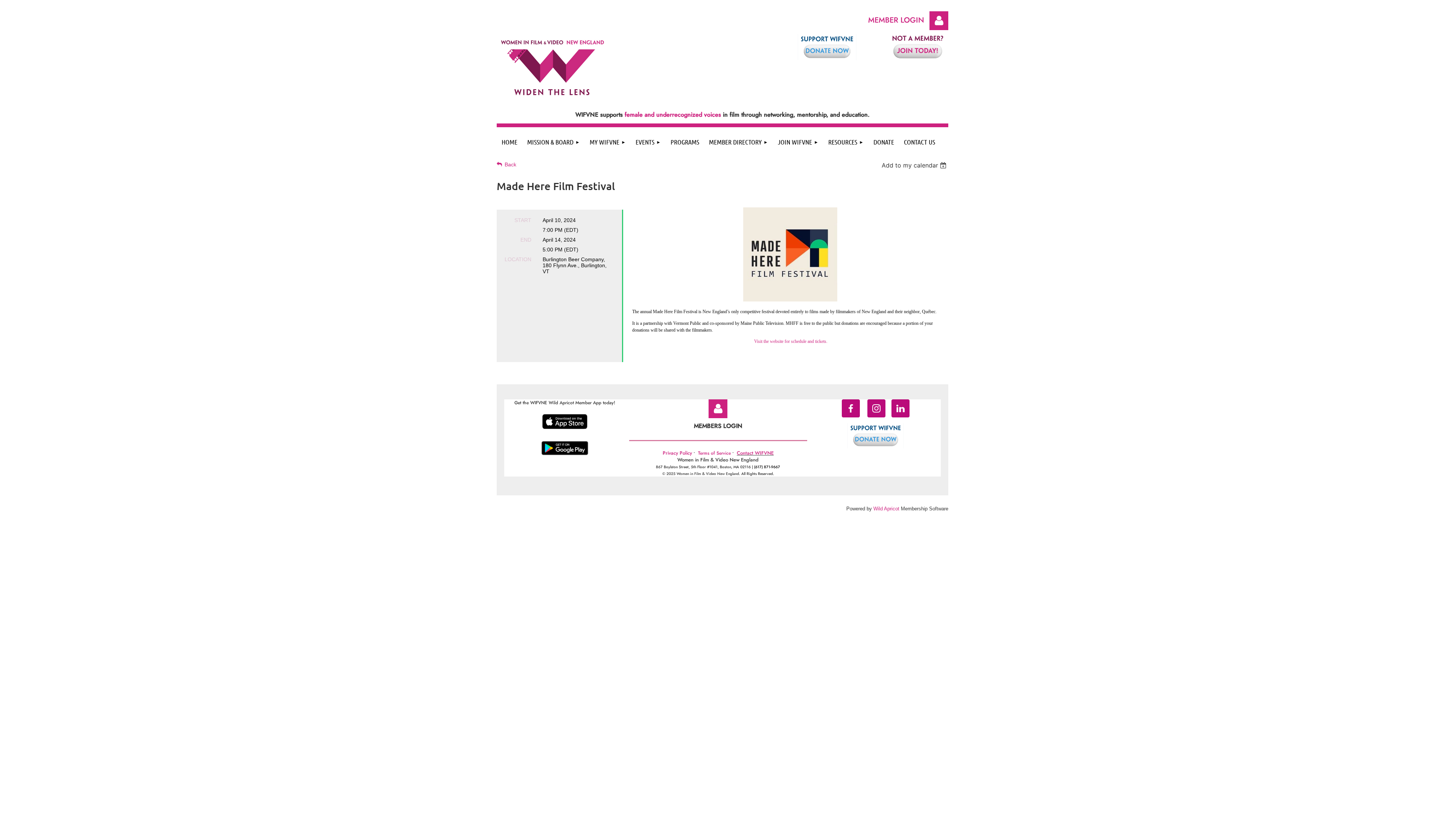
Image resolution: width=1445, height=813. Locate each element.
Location (518, 259)
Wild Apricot (886, 509)
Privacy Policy (677, 453)
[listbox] (915, 165)
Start (522, 220)
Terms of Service (714, 453)
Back (510, 164)
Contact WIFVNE (755, 453)
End (525, 240)
